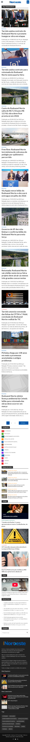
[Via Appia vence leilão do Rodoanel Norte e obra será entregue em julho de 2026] (15, 178)
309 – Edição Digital (12, 700)
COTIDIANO (4, 309)
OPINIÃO (18, 724)
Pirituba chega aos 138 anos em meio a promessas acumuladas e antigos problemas (14, 357)
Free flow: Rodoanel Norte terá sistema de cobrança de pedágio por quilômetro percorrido (14, 153)
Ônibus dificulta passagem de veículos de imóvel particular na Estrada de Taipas (18, 491)
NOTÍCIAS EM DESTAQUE (8, 724)
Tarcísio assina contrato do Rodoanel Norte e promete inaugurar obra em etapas (14, 33)
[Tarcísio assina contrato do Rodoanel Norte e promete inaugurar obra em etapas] (15, 18)
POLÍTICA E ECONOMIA (7, 726)
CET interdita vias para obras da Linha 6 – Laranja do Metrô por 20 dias (14, 548)
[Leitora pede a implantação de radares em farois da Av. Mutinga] (4, 479)
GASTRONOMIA (20, 721)
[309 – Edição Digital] (4, 702)
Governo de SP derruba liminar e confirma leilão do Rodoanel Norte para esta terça (14, 233)
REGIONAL (4, 29)
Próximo (23, 423)
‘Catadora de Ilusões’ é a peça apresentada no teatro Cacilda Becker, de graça (15, 524)
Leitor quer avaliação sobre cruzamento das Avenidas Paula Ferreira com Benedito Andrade (18, 473)
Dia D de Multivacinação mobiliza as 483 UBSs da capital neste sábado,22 (14, 570)
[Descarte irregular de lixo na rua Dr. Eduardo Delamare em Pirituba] (4, 485)
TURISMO (4, 729)
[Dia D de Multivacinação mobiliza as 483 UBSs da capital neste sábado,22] (15, 559)
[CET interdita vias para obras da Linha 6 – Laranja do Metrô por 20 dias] (15, 536)
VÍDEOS (10, 729)
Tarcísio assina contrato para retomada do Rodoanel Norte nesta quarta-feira (15, 72)
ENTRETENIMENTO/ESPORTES (8, 520)
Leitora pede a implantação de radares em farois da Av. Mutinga (18, 480)
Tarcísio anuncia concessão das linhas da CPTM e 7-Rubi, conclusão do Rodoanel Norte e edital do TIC (15, 315)
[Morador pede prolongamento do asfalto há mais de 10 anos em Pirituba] (4, 496)
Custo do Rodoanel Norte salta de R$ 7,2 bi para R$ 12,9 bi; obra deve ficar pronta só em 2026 (13, 112)
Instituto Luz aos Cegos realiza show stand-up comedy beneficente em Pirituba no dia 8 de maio (18, 697)
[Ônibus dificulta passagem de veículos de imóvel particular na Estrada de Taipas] (4, 490)
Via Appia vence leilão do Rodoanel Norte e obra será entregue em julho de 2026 (14, 193)
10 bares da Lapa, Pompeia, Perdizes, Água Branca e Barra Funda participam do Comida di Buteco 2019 (18, 707)
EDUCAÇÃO (12, 716)
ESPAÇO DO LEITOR (12, 470)
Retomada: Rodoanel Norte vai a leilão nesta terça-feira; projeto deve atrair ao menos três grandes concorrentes (15, 274)
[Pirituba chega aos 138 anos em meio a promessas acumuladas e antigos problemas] (15, 340)
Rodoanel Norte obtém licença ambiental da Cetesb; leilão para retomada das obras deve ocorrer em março (15, 401)
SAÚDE (23, 726)
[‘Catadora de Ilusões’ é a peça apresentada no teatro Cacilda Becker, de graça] (15, 511)
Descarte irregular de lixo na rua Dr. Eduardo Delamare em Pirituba (16, 485)
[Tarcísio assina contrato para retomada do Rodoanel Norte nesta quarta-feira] (15, 57)
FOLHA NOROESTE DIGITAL (8, 721)
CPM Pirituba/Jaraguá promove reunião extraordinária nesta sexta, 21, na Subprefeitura (15, 618)
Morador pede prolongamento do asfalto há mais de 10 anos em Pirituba (18, 497)
